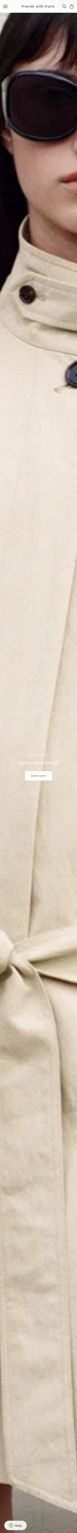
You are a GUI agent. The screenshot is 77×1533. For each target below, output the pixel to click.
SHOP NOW (38, 775)
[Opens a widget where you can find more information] (15, 1526)
